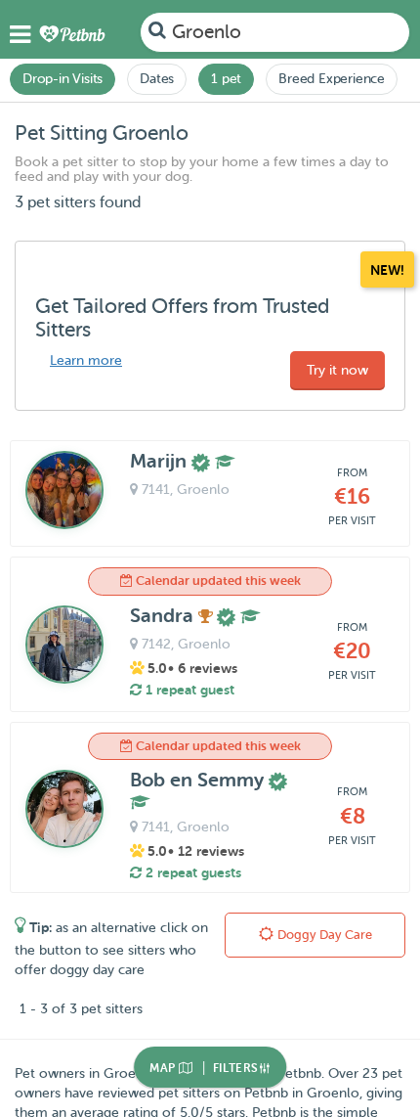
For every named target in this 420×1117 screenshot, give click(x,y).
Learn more (86, 360)
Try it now (337, 370)
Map (164, 1068)
